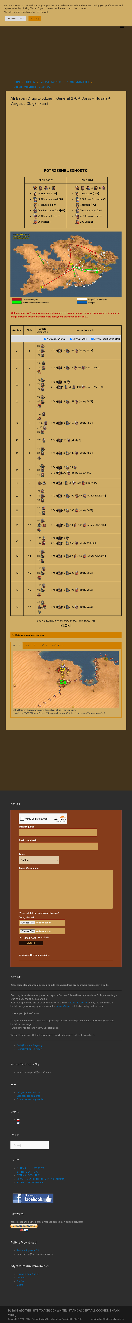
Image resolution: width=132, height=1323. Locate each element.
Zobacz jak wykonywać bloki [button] (29, 635)
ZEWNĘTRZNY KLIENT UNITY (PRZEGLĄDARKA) (41, 1179)
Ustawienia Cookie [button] (15, 18)
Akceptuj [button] (34, 18)
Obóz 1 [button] (16, 645)
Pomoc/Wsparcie (65, 1006)
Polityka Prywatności (28, 1250)
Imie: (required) (27, 826)
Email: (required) (28, 840)
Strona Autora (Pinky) (28, 1274)
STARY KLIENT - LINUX (28, 1175)
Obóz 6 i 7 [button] (30, 645)
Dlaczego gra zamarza (28, 1096)
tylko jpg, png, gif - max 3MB (34, 937)
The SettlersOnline (78, 1002)
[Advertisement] (66, 50)
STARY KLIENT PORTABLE (30, 1182)
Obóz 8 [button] (43, 645)
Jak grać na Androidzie (28, 1092)
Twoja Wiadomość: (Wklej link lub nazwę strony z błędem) (39, 890)
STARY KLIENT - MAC (27, 1171)
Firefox (20, 1281)
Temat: (22, 854)
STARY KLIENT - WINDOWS (30, 1168)
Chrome (21, 1277)
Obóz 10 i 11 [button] (58, 645)
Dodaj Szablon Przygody (29, 1049)
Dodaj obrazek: (27, 917)
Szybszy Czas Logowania (30, 1099)
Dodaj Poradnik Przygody (29, 1045)
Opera (20, 1285)
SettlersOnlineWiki (40, 1319)
